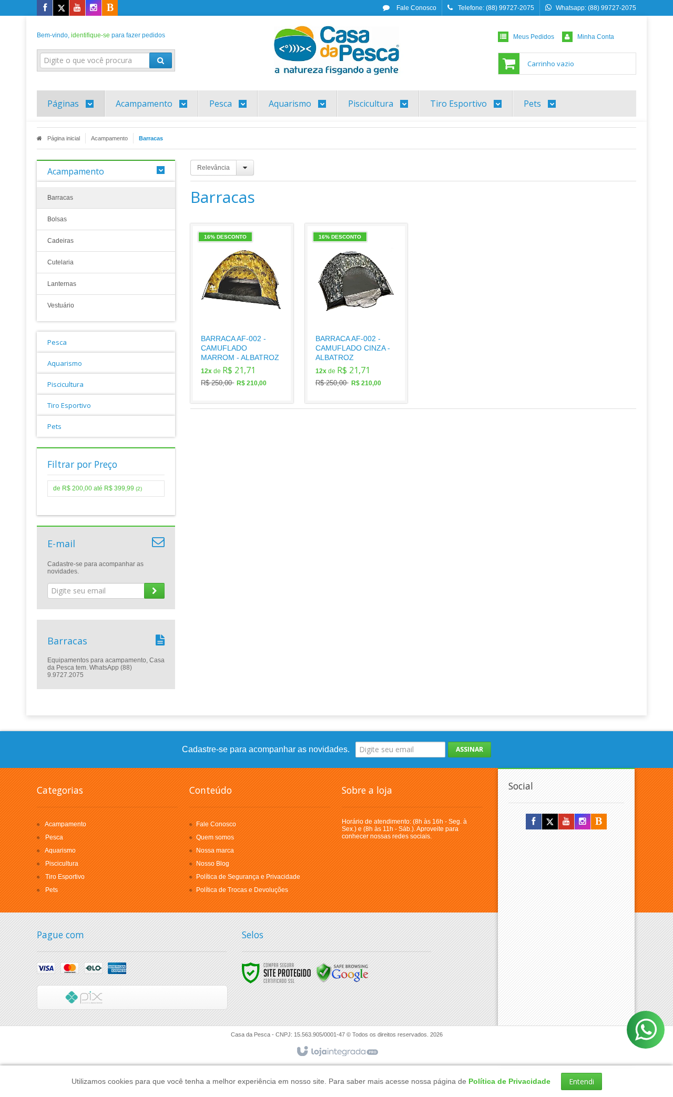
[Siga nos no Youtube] (77, 8)
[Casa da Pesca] (336, 50)
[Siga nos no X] (61, 8)
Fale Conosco (415, 8)
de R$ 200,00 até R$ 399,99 (97, 488)
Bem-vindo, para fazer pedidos (101, 35)
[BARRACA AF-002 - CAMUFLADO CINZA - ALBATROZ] (356, 313)
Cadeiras (60, 240)
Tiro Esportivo (65, 876)
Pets (51, 890)
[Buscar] (160, 60)
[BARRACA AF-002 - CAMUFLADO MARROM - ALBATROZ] (242, 313)
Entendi (581, 1081)
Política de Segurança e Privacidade (248, 876)
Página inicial (63, 138)
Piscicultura (61, 863)
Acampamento (109, 138)
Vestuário (60, 305)
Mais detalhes (248, 352)
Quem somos (215, 837)
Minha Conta (595, 36)
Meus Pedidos (533, 36)
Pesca (54, 837)
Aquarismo (60, 850)
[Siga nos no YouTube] (566, 822)
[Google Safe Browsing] (342, 972)
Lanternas (61, 284)
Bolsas (57, 219)
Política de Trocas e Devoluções (242, 890)
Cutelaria (60, 262)
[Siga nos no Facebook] (45, 8)
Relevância (213, 167)
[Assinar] (154, 591)
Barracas (60, 197)
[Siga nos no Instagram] (93, 8)
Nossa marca (215, 850)
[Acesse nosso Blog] (110, 8)
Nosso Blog (212, 863)
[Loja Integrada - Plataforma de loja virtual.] (337, 1052)
